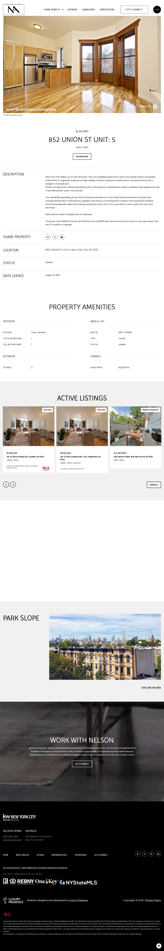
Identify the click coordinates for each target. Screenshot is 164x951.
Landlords (88, 9)
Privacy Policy (153, 900)
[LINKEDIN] (151, 853)
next (19, 106)
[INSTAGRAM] (144, 853)
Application (107, 9)
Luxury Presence (79, 900)
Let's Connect (134, 9)
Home (5, 854)
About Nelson (22, 854)
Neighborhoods (59, 854)
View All (154, 484)
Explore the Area (151, 687)
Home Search (52, 9)
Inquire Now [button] (82, 156)
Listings (72, 9)
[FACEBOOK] (137, 853)
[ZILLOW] (158, 853)
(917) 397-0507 (10, 836)
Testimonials (80, 854)
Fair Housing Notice (11, 867)
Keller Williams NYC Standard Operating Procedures (44, 867)
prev (12, 106)
